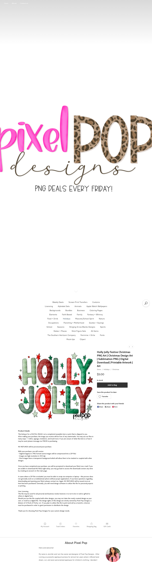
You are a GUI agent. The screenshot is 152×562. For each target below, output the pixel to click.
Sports (103, 327)
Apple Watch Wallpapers (96, 306)
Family (79, 314)
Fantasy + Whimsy (95, 314)
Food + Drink (52, 319)
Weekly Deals (58, 302)
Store (6, 3)
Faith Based (67, 314)
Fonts (102, 335)
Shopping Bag (91, 526)
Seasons (60, 327)
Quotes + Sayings (96, 323)
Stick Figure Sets (79, 331)
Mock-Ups (70, 339)
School (49, 327)
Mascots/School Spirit (84, 319)
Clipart (83, 339)
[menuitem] (129, 346)
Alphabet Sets (64, 306)
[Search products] (146, 303)
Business (81, 310)
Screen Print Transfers (78, 302)
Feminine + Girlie (88, 335)
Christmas (115, 369)
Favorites (76, 526)
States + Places (60, 331)
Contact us (24, 3)
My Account (45, 526)
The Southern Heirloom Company (61, 335)
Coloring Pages (96, 310)
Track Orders (60, 526)
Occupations (53, 323)
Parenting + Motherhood (74, 323)
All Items (94, 331)
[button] (104, 396)
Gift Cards (107, 526)
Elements (53, 314)
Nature (102, 319)
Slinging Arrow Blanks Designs (82, 327)
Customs (96, 302)
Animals (78, 306)
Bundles (68, 310)
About (14, 3)
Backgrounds (55, 310)
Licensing (49, 306)
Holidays (66, 319)
